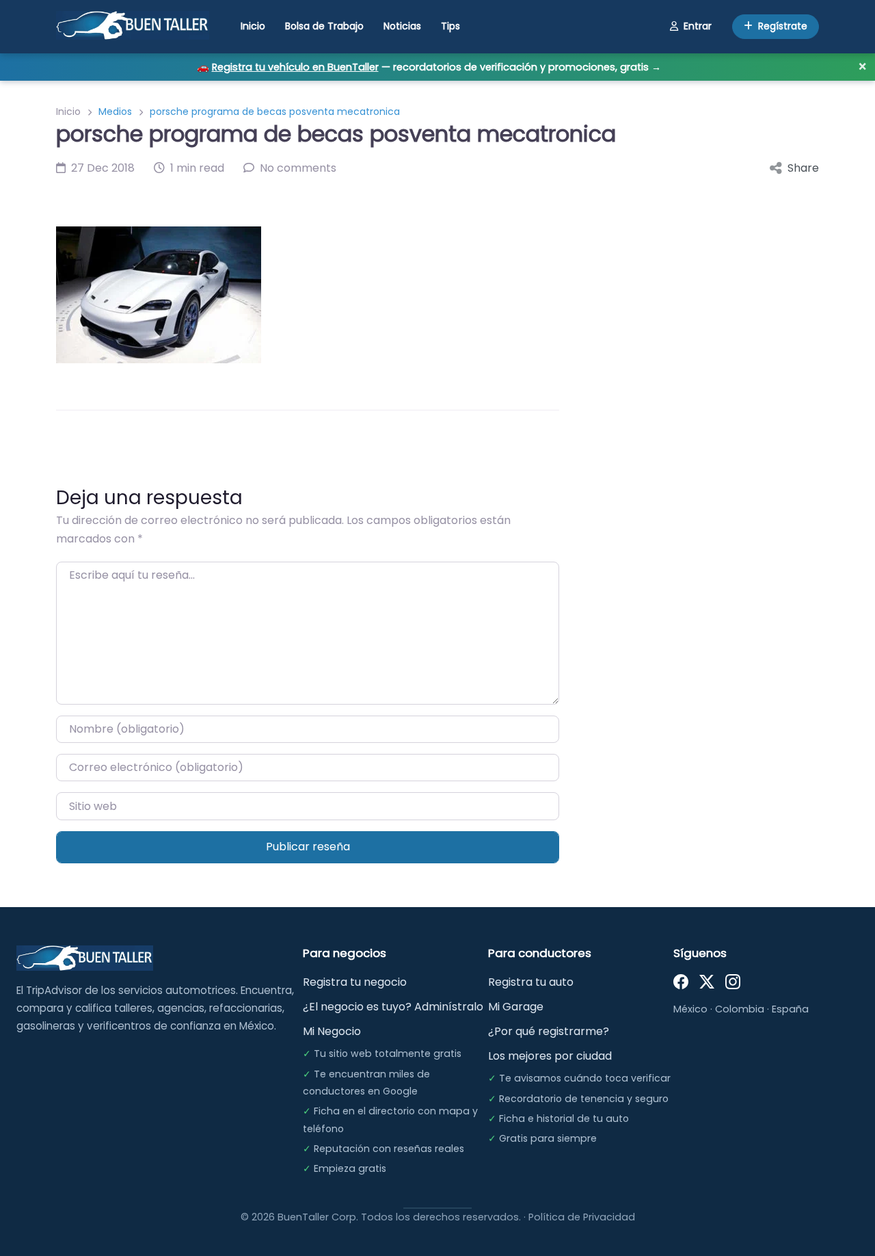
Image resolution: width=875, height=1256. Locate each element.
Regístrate (782, 26)
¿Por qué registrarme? (548, 1031)
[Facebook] (680, 981)
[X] (706, 981)
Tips (450, 26)
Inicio (253, 26)
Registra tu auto (531, 982)
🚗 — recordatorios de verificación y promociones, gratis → (429, 67)
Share (803, 168)
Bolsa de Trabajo (324, 26)
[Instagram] (732, 981)
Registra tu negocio (355, 982)
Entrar (698, 26)
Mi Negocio (332, 1031)
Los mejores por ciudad (550, 1056)
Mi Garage (515, 1007)
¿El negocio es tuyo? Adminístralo (393, 1007)
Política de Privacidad (581, 1217)
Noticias (402, 26)
